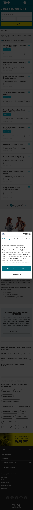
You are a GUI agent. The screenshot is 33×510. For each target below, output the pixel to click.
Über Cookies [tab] (27, 239)
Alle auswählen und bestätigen (16, 269)
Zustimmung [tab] (6, 239)
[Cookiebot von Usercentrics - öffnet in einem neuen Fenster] (23, 234)
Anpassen (15, 274)
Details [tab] (16, 239)
